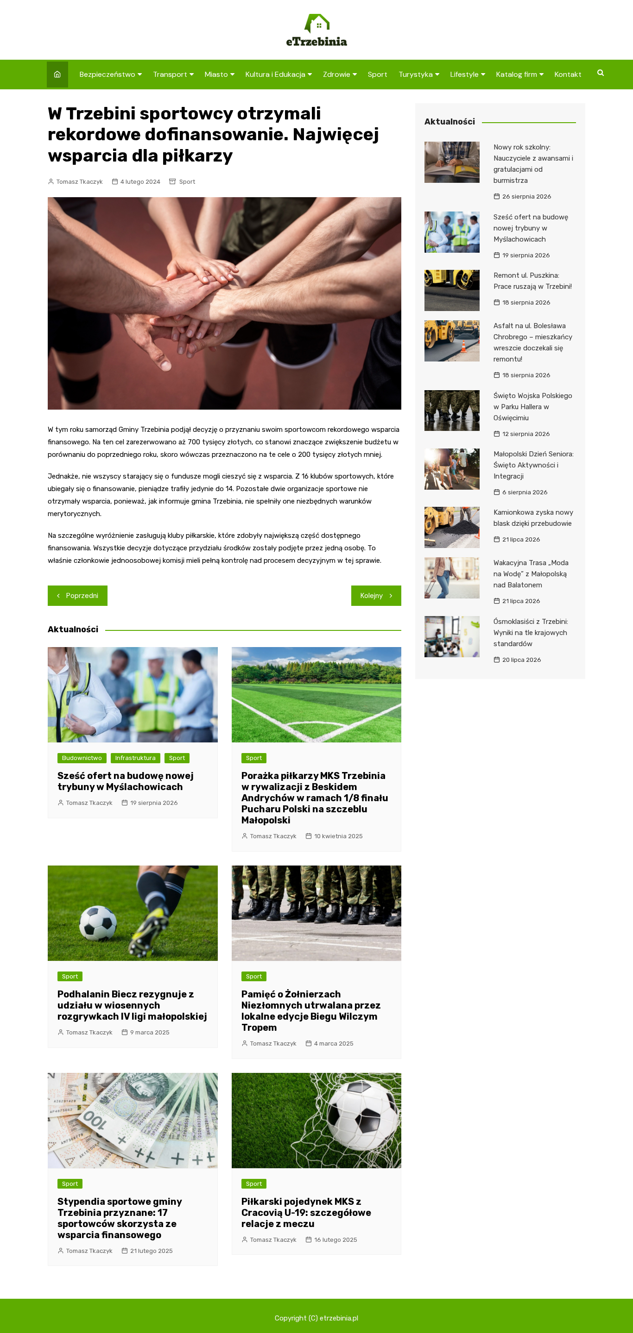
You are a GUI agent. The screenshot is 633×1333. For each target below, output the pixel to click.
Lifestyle (464, 74)
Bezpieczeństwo (107, 74)
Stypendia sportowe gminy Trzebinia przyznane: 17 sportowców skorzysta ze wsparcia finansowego (119, 1218)
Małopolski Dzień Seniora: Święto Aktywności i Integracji (534, 465)
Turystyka (416, 74)
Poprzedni (82, 595)
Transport (170, 74)
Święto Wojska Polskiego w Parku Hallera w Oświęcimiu (533, 407)
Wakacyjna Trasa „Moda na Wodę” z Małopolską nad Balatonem (531, 574)
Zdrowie (336, 74)
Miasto (216, 74)
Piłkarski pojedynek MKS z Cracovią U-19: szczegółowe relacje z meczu (306, 1212)
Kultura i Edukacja (275, 74)
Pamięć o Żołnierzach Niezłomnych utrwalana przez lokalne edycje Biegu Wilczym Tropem (311, 1011)
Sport (377, 74)
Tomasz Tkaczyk (80, 181)
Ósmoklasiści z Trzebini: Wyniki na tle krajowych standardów (531, 632)
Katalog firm (516, 74)
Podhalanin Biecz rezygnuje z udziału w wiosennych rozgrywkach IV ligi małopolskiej (132, 1005)
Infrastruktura (135, 757)
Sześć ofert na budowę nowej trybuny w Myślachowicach (125, 781)
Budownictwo (82, 757)
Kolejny (372, 595)
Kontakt (568, 74)
